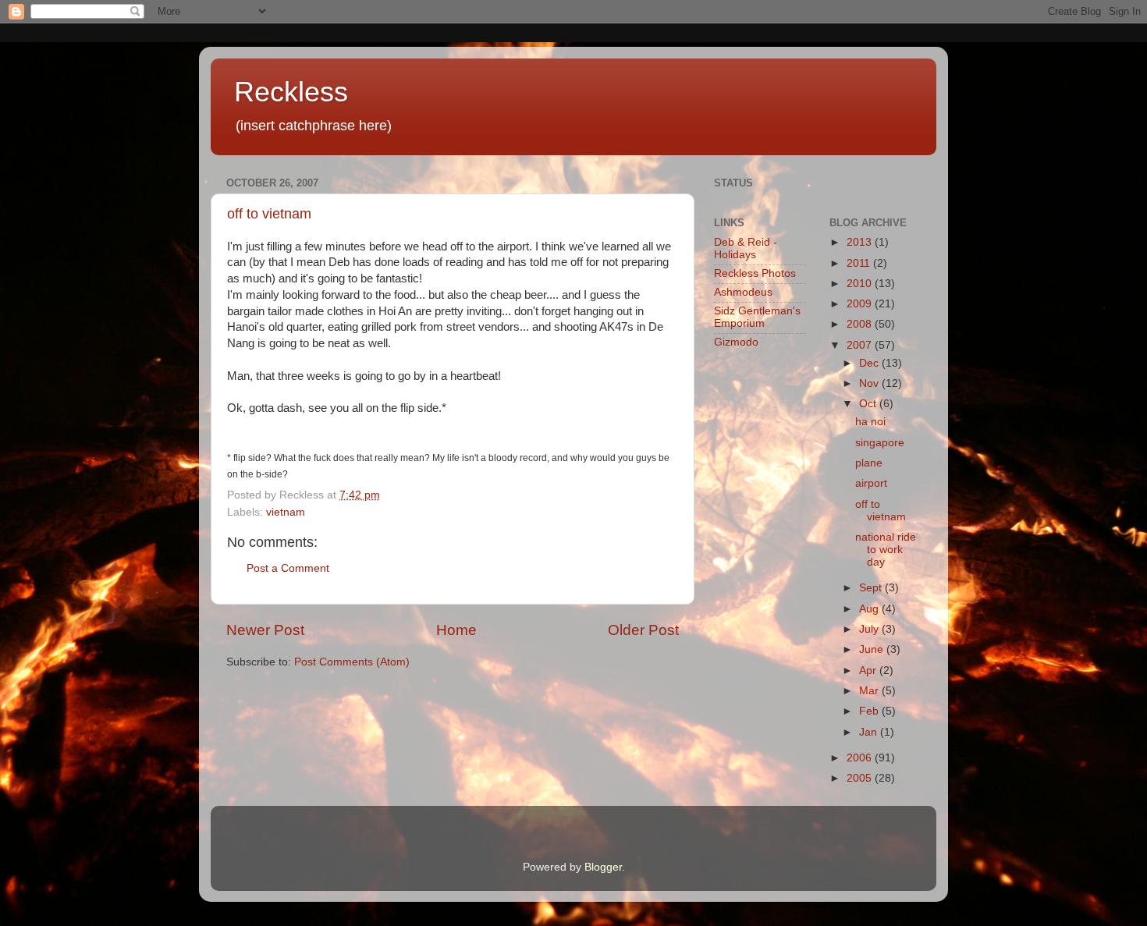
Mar (870, 691)
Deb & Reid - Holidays (745, 248)
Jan (869, 732)
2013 (861, 242)
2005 (861, 778)
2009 (861, 304)
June (872, 649)
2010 (861, 283)
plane (868, 463)
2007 (861, 345)
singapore (879, 443)
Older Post (643, 630)
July (870, 629)
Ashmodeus (743, 292)
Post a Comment (288, 568)
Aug (870, 609)
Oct (869, 404)
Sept (872, 588)
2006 (861, 758)
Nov (870, 383)
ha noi (870, 422)
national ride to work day (885, 549)
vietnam (285, 512)
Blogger (603, 867)
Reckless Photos (755, 273)
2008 (861, 324)
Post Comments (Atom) (352, 662)
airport (871, 483)
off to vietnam (269, 214)
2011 (860, 263)
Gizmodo (736, 342)
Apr (869, 670)
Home (456, 630)
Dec (870, 363)
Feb (870, 711)
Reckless (291, 92)
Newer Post (265, 630)
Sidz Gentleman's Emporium (757, 317)
